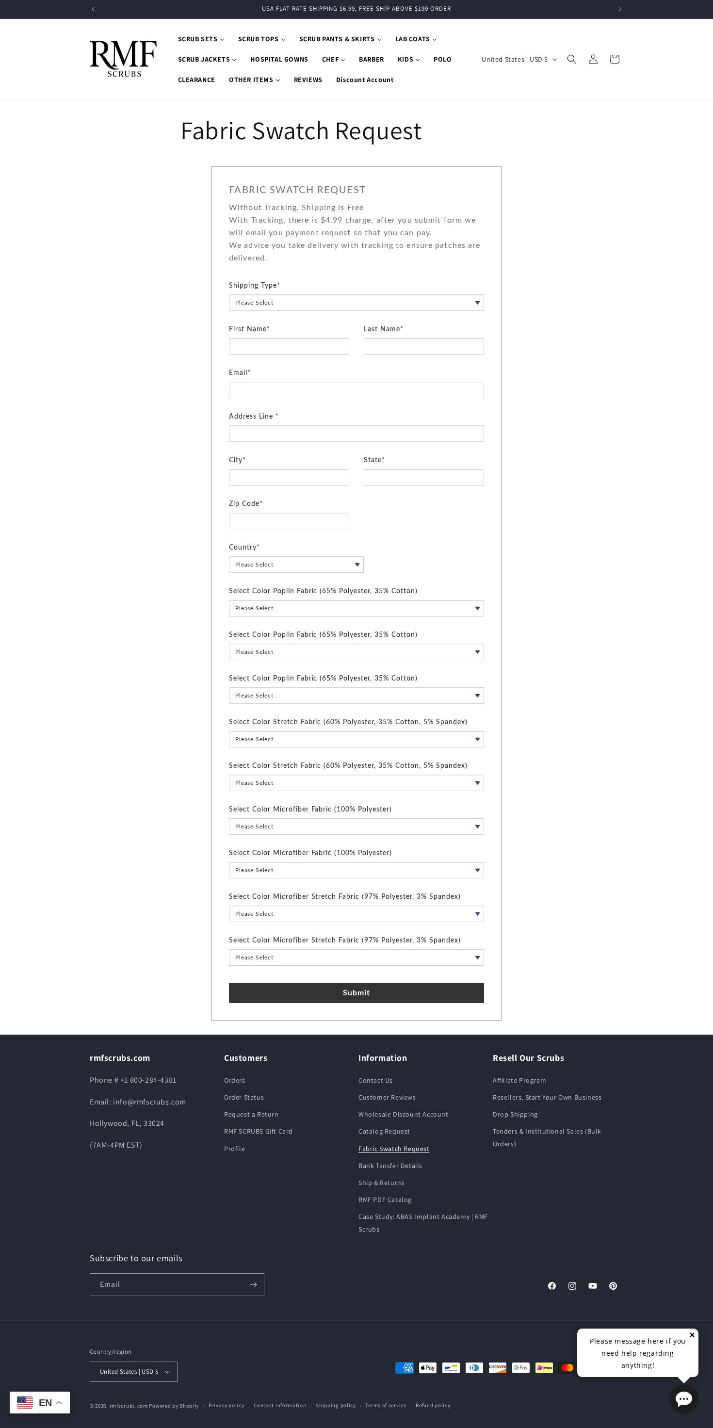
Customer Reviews (387, 1097)
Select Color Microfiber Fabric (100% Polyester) (310, 809)
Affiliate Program (519, 1080)
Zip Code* (246, 504)
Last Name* (384, 329)
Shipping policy (336, 1405)
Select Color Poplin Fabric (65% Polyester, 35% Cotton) (323, 591)
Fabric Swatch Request (394, 1148)
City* (237, 460)
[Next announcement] (620, 9)
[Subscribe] (253, 1284)
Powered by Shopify (174, 1405)
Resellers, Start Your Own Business (547, 1097)
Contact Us (375, 1080)
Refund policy (433, 1405)
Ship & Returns (381, 1182)
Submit (357, 993)
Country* (244, 547)
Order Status (244, 1097)
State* (374, 460)
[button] (572, 59)
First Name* (249, 329)
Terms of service (385, 1405)
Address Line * (254, 416)
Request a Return (251, 1114)
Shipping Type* (254, 285)
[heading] (356, 190)
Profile (234, 1148)
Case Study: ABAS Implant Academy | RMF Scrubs (423, 1222)
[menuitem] (201, 39)
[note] (356, 240)
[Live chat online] (683, 1398)
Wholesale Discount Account (403, 1114)
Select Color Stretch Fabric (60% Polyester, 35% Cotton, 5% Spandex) (348, 722)
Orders (234, 1080)
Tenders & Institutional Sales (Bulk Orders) (547, 1137)
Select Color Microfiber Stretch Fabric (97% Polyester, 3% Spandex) (345, 896)
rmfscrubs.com (129, 1405)
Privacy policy (226, 1405)
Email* (240, 373)
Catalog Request (384, 1131)
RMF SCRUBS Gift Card (258, 1131)
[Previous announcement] (93, 9)
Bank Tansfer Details (390, 1165)
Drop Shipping (515, 1114)
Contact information (280, 1405)
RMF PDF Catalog (385, 1199)
